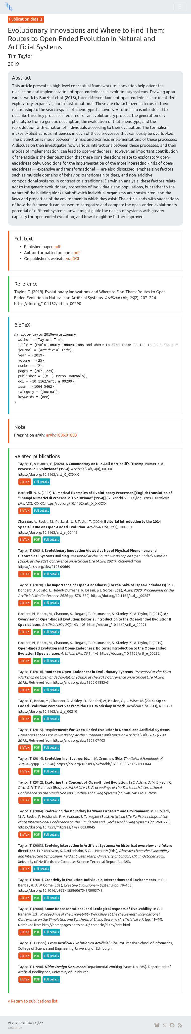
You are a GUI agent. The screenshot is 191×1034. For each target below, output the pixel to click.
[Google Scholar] (164, 1025)
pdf (57, 246)
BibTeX (25, 481)
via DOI (72, 258)
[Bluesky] (156, 1025)
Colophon (15, 1027)
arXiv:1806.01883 (61, 435)
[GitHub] (172, 1025)
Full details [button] (41, 481)
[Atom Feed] (180, 1025)
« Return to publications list (32, 1001)
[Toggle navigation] (180, 7)
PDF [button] (37, 539)
